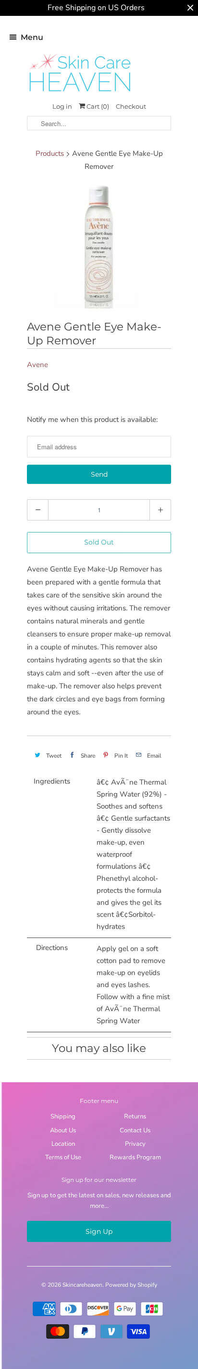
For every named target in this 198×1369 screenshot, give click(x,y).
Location (63, 1144)
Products (50, 153)
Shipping (62, 1116)
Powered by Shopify (131, 1285)
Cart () (97, 106)
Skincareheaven (82, 1285)
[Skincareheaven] (80, 92)
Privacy (135, 1144)
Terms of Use (63, 1157)
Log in (62, 106)
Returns (135, 1116)
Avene (37, 364)
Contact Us (135, 1130)
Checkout (131, 106)
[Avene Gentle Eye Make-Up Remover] (99, 248)
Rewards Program (135, 1157)
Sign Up (99, 1231)
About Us (63, 1130)
